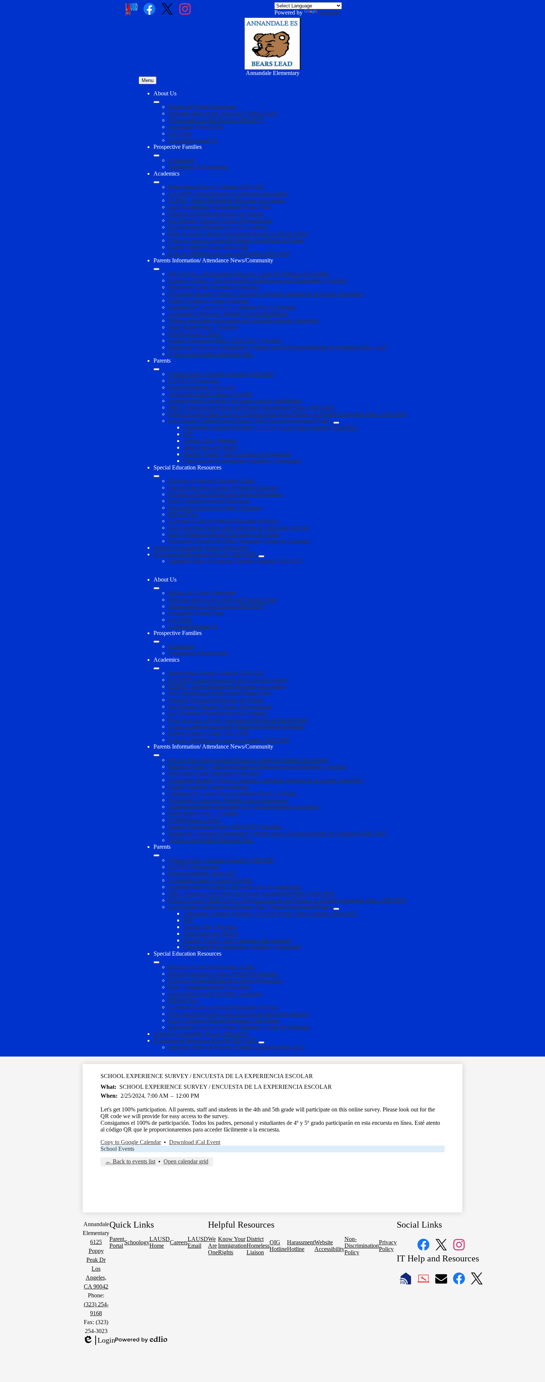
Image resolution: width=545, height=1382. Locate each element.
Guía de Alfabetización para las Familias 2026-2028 (229, 253)
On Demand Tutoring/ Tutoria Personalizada (220, 220)
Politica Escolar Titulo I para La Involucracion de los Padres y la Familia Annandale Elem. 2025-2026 (287, 414)
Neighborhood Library (194, 334)
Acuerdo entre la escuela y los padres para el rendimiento (234, 400)
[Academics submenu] (156, 182)
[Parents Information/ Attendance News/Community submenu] (156, 269)
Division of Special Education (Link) (211, 481)
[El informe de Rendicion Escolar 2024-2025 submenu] (261, 556)
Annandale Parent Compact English (210, 394)
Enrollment (181, 160)
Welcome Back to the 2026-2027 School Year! (222, 113)
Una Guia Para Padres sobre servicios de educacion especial (238, 527)
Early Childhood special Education (209, 501)
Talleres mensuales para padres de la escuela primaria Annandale (243, 320)
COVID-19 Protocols (193, 380)
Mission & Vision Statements (202, 107)
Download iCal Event (194, 1142)
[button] (156, 588)
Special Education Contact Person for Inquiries (223, 487)
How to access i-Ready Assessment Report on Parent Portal (237, 233)
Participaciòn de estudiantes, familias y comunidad (242, 461)
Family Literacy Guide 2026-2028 (208, 247)
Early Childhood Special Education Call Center (223, 534)
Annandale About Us (193, 140)
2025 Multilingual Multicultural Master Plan (219, 207)
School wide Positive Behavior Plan (210, 354)
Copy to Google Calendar (130, 1142)
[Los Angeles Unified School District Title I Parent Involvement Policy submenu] (336, 423)
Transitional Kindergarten (198, 167)
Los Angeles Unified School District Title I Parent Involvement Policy (250, 420)
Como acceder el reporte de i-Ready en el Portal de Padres (236, 240)
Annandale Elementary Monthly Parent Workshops (228, 314)
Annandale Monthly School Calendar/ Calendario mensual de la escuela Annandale (265, 294)
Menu (147, 80)
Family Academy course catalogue (208, 300)
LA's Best (180, 133)
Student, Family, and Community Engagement (237, 454)
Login (99, 1340)
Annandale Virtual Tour (196, 127)
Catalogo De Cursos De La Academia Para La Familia (231, 307)
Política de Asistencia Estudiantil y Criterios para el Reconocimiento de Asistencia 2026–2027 (277, 347)
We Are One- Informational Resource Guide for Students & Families (248, 274)
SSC (188, 434)
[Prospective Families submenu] (156, 155)
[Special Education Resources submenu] (156, 476)
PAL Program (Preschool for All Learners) (217, 227)
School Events (117, 1149)
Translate (329, 12)
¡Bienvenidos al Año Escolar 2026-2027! (216, 120)
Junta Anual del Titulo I (210, 447)
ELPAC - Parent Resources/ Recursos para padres (226, 200)
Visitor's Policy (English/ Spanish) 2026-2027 (221, 374)
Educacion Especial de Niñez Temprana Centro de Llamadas (239, 541)
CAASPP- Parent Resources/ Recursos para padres (228, 193)
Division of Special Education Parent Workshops (225, 494)
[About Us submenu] (156, 102)
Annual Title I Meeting (210, 441)
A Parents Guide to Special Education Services (223, 521)
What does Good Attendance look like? (214, 287)
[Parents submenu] (156, 369)
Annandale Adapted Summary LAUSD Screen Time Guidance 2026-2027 (270, 427)
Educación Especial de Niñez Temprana (215, 507)
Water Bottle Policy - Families (203, 327)
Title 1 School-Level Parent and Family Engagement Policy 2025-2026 (251, 407)
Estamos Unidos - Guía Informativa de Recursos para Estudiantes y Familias (257, 280)
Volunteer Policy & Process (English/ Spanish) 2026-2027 (236, 561)
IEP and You (183, 514)
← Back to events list (130, 1161)
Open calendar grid (186, 1161)
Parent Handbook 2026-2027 (202, 387)
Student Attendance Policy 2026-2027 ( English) (225, 340)
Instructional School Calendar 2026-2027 (216, 187)
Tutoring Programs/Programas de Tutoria (216, 213)
